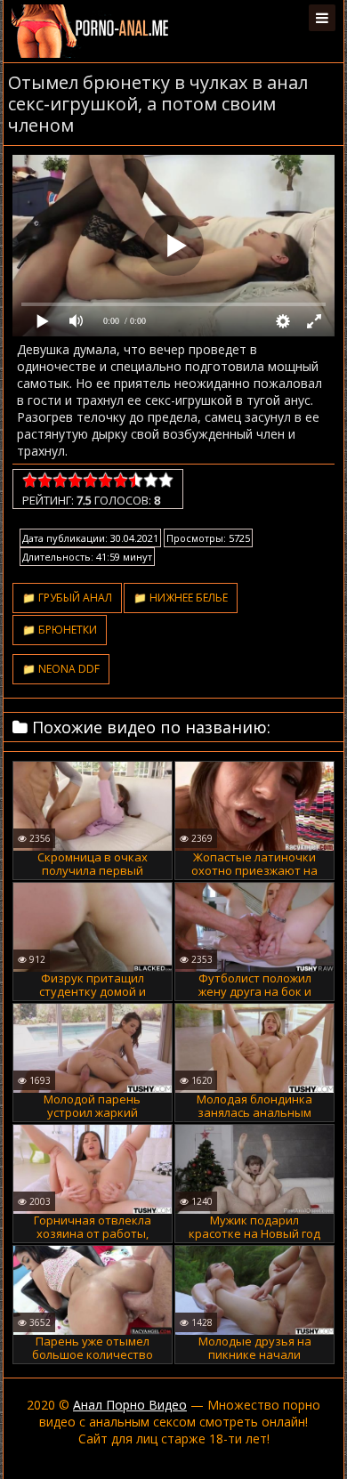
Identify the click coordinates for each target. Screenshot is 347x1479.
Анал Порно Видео (130, 1404)
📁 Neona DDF (61, 668)
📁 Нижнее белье (180, 597)
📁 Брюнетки (59, 629)
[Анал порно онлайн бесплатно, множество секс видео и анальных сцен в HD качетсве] (92, 31)
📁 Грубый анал (67, 597)
